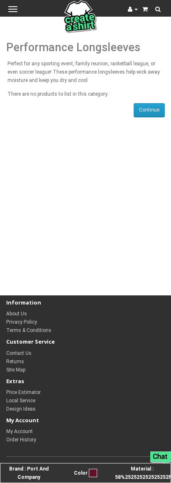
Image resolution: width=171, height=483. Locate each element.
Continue (149, 110)
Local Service (20, 401)
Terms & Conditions (28, 330)
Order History (21, 440)
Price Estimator (23, 392)
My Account (19, 431)
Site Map (15, 370)
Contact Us (19, 353)
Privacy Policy (21, 322)
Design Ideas (21, 409)
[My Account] (133, 9)
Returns (15, 361)
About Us (16, 314)
